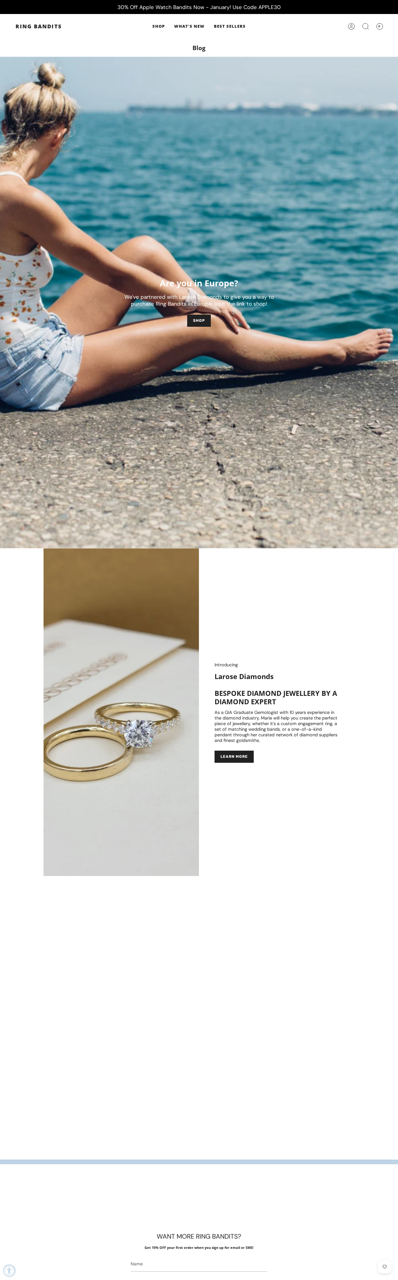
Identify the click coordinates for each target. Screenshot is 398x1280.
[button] (158, 26)
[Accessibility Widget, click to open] (9, 1270)
